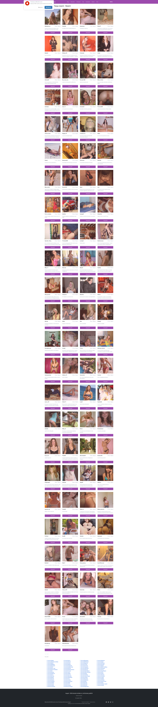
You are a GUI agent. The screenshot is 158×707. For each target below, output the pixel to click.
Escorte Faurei (67, 672)
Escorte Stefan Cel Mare (102, 667)
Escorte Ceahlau (50, 682)
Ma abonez (48, 7)
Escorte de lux (92, 702)
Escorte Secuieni (100, 664)
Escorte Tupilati (100, 678)
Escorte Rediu (84, 681)
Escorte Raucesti (84, 678)
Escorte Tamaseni (101, 668)
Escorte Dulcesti (67, 668)
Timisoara (78, 1)
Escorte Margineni (84, 660)
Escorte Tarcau (100, 669)
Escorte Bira (50, 670)
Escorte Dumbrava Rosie (69, 669)
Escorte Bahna (50, 663)
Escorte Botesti (50, 677)
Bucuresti (72, 1)
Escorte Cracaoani (51, 686)
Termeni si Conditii (85, 702)
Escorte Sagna (100, 661)
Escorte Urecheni (100, 680)
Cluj (83, 1)
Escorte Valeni (100, 682)
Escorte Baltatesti (51, 664)
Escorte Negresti (84, 663)
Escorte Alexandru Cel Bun (52, 661)
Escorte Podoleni (84, 674)
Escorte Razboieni (84, 680)
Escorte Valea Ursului (101, 681)
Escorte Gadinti (67, 673)
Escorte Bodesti (50, 672)
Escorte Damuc (67, 660)
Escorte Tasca (100, 672)
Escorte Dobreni (67, 661)
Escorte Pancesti (84, 665)
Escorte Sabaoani (101, 660)
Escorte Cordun (50, 683)
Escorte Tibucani (100, 674)
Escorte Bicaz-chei (51, 668)
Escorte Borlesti (50, 676)
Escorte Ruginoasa (85, 686)
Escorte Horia (67, 683)
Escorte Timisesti (101, 676)
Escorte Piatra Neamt (85, 670)
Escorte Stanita (100, 665)
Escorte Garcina (67, 674)
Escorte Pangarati (84, 667)
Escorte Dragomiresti (68, 667)
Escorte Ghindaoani (68, 677)
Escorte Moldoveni (85, 661)
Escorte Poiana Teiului (85, 676)
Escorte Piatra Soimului (85, 672)
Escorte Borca (50, 674)
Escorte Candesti (50, 681)
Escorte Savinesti (101, 663)
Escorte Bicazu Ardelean (52, 669)
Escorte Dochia (67, 663)
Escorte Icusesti (67, 685)
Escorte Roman (84, 682)
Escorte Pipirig (84, 673)
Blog (68, 1)
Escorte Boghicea (51, 673)
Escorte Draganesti (68, 665)
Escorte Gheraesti (67, 676)
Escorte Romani (84, 683)
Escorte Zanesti (100, 685)
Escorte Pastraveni (85, 668)
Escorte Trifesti (100, 677)
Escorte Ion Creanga (68, 686)
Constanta (88, 1)
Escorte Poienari (84, 677)
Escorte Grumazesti (68, 681)
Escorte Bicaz (50, 667)
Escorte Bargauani (51, 665)
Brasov (93, 1)
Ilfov (97, 1)
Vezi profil (53, 32)
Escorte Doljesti (67, 664)
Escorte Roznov (84, 685)
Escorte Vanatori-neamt (102, 683)
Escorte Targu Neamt (101, 670)
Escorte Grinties (67, 680)
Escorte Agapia (50, 660)
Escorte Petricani (84, 669)
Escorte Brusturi (50, 680)
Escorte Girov (67, 678)
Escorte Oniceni (84, 664)
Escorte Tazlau (100, 673)
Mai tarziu (40, 7)
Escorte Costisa (50, 685)
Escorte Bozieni (50, 678)
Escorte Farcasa (67, 670)
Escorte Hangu (67, 682)
